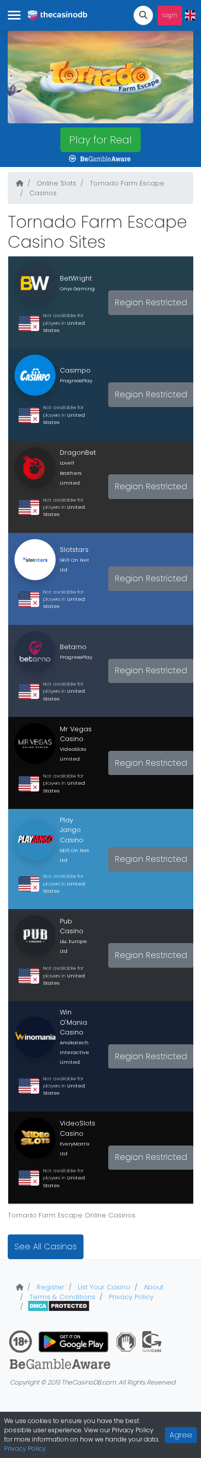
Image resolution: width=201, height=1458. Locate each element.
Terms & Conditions (61, 1297)
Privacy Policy (130, 1297)
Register (49, 1287)
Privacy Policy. (25, 1448)
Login (169, 15)
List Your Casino (103, 1287)
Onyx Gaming (77, 288)
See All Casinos (45, 1246)
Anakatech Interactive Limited (74, 1052)
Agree (181, 1435)
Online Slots (55, 183)
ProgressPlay (76, 380)
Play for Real (100, 140)
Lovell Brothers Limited (70, 472)
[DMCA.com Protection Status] (58, 1306)
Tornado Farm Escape (126, 183)
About (152, 1287)
